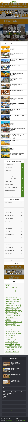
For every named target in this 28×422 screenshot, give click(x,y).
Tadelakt (18, 345)
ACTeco (8, 285)
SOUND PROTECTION (11, 331)
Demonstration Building (11, 297)
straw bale (8, 333)
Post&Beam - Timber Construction (14, 321)
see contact (9, 397)
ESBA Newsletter (10, 303)
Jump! (20, 311)
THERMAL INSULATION (11, 347)
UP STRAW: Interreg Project (15, 369)
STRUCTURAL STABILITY (11, 343)
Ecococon (17, 301)
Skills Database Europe (16, 374)
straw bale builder (17, 333)
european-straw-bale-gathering (13, 305)
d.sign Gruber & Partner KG (11, 420)
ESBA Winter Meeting (15, 65)
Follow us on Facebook (8, 406)
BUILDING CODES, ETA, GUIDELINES (11, 288)
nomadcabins (9, 315)
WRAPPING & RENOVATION (12, 351)
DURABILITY (9, 299)
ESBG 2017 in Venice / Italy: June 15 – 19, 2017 (15, 381)
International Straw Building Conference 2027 (14, 12)
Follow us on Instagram (8, 410)
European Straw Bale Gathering (13, 307)
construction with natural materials (14, 293)
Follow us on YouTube (8, 402)
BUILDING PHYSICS (10, 291)
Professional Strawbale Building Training (13, 326)
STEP (19, 331)
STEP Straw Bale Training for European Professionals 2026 (16, 97)
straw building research (11, 339)
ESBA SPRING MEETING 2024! (16, 90)
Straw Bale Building (10, 335)
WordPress (24, 420)
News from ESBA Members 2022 (17, 115)
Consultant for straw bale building (13, 295)
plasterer (8, 319)
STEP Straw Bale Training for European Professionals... (15, 363)
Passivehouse (17, 315)
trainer (20, 347)
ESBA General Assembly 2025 (14, 32)
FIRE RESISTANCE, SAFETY (12, 309)
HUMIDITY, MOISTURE (11, 311)
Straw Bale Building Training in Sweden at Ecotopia (16, 85)
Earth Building (17, 299)
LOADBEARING (13, 313)
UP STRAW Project (10, 349)
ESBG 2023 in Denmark (15, 109)
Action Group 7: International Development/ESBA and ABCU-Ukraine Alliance (17, 73)
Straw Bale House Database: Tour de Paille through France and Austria (17, 154)
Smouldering (9, 329)
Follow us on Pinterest (8, 414)
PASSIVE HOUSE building (11, 317)
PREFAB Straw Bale (10, 323)
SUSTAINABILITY (10, 345)
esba (12, 16)
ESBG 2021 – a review (14, 140)
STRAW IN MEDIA (10, 341)
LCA (7, 313)
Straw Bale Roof (10, 337)
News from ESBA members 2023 (17, 103)
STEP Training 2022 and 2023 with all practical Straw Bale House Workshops (17, 135)
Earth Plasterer (9, 301)
